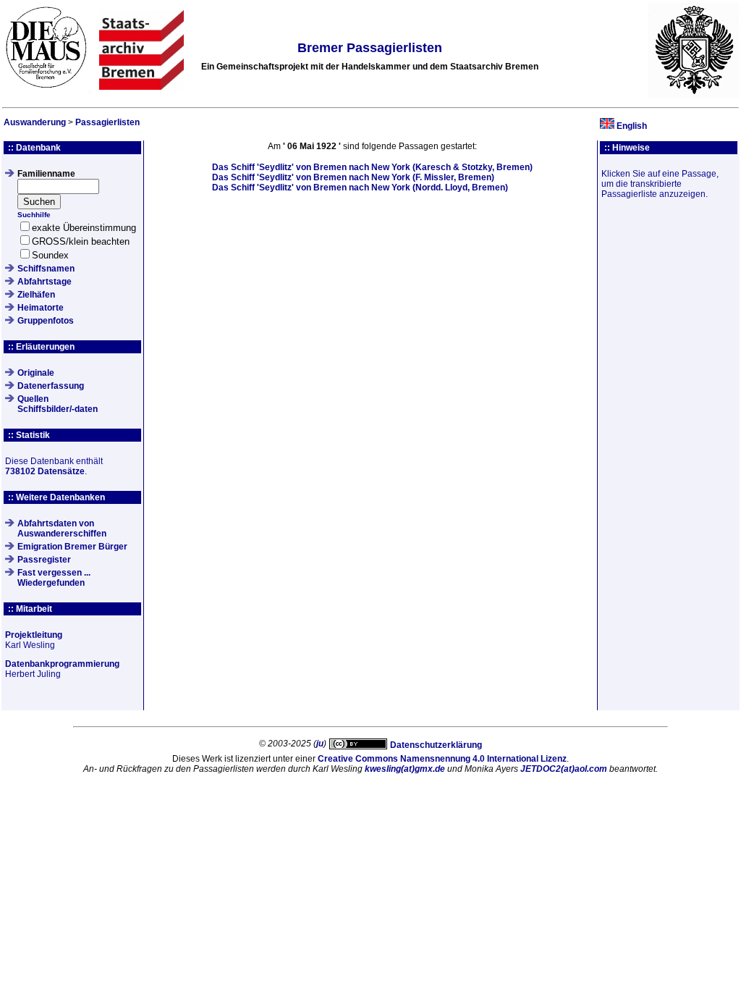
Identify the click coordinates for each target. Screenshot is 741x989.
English (632, 126)
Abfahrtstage (44, 282)
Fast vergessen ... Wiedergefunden (53, 578)
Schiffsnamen (46, 269)
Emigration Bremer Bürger (72, 547)
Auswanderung (35, 122)
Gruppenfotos (45, 321)
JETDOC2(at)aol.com (563, 769)
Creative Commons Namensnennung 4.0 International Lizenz (442, 759)
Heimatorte (40, 308)
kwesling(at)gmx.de (405, 769)
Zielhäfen (36, 295)
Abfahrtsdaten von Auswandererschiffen (61, 528)
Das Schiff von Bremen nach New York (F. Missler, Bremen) (353, 177)
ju (319, 743)
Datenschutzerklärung (436, 745)
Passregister (44, 560)
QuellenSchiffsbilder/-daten (57, 404)
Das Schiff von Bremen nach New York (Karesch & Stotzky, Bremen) (372, 167)
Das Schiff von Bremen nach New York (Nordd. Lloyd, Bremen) (360, 187)
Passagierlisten (107, 122)
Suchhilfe (34, 215)
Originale (35, 373)
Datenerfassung (50, 386)
